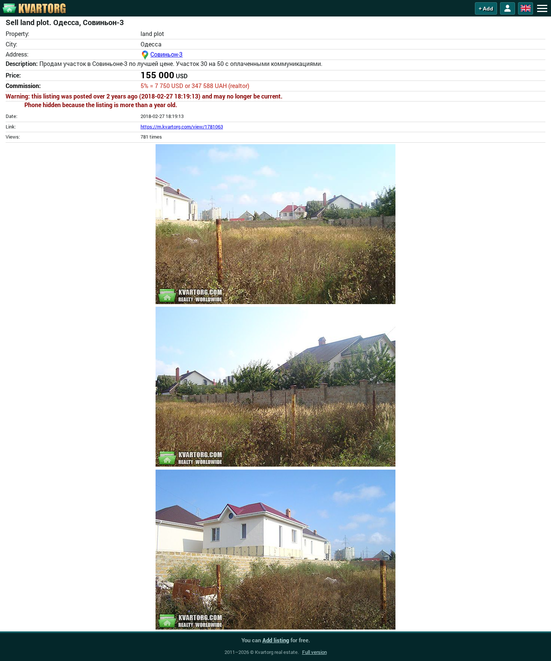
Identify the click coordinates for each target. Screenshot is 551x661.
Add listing (275, 640)
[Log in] (507, 8)
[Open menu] (542, 8)
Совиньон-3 (166, 54)
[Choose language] (525, 8)
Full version (314, 652)
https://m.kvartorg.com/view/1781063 (182, 126)
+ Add (486, 9)
